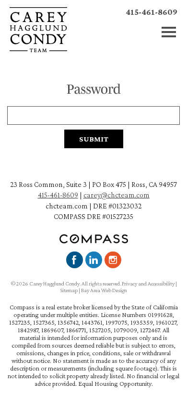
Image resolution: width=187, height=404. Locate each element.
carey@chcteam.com (116, 195)
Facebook (74, 259)
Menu (169, 32)
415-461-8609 (151, 12)
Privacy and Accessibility (148, 283)
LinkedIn (93, 259)
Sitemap (69, 290)
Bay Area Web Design (104, 290)
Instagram (113, 259)
